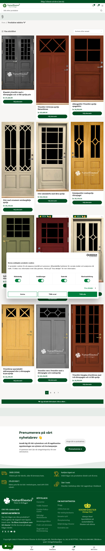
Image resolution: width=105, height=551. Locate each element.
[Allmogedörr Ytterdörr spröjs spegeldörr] (87, 69)
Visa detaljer (88, 288)
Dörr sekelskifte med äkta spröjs (51, 194)
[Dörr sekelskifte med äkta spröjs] (52, 156)
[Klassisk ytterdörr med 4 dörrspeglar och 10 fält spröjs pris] (18, 63)
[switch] (41, 280)
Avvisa (22, 294)
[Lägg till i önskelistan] (32, 37)
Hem (3, 23)
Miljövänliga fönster (66, 524)
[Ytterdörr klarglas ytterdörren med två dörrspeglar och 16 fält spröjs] (87, 338)
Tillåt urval (52, 294)
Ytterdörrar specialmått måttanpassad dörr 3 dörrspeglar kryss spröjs (16, 371)
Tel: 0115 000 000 (86, 539)
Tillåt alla (82, 294)
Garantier (40, 502)
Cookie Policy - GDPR (43, 510)
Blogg (60, 505)
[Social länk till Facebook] (3, 531)
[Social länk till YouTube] (11, 531)
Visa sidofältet (10, 31)
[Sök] (101, 10)
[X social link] (5, 531)
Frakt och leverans (44, 525)
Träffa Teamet (42, 506)
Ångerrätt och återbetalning (42, 530)
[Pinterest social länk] (14, 531)
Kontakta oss (63, 528)
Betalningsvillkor (44, 521)
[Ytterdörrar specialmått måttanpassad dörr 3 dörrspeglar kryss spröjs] (18, 335)
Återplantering (64, 520)
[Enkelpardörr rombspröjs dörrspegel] (87, 156)
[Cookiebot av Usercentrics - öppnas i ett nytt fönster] (88, 255)
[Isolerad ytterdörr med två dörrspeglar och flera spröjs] (18, 244)
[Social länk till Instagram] (8, 531)
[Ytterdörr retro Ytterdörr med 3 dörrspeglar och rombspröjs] (52, 336)
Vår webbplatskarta (66, 513)
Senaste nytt (63, 516)
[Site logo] (11, 5)
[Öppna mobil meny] (102, 6)
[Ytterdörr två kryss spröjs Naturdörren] (52, 70)
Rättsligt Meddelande (42, 516)
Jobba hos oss (63, 509)
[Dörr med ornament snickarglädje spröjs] (18, 160)
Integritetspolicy (55, 542)
